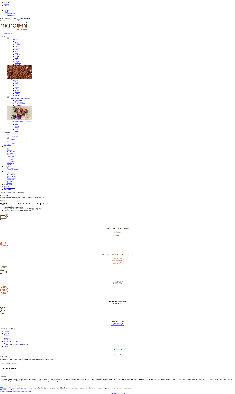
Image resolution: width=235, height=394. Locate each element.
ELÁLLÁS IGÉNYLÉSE (117, 393)
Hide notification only (14, 385)
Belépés (6, 12)
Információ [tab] (3, 376)
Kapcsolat (6, 10)
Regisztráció (11, 15)
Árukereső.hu (118, 354)
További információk (5, 363)
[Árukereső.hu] (117, 350)
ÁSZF (5, 8)
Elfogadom (14, 363)
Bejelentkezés (11, 13)
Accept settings (4, 385)
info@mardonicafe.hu (117, 325)
